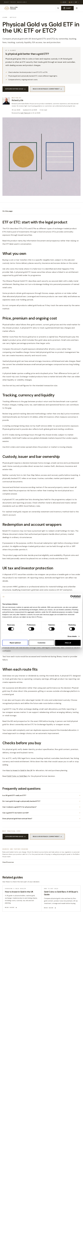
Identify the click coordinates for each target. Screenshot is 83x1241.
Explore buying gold (14, 89)
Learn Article (9, 17)
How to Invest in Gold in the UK (19, 770)
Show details (72, 636)
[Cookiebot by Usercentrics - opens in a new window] (72, 596)
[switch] (31, 629)
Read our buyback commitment (46, 89)
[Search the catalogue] (58, 8)
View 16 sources (8, 862)
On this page (7, 211)
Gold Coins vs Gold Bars (17, 776)
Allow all (68, 643)
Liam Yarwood (25, 113)
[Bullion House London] (11, 8)
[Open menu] (76, 8)
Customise (41, 643)
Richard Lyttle (17, 100)
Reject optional (15, 643)
